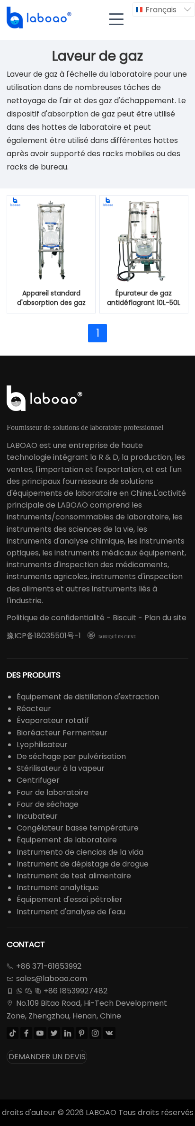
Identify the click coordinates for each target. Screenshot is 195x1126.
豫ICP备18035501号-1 (44, 635)
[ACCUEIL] (40, 18)
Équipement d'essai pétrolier (70, 899)
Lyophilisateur (42, 744)
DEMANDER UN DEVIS (47, 1056)
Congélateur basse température (78, 827)
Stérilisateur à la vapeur (61, 768)
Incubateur (37, 816)
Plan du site (165, 617)
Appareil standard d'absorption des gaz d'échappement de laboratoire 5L (51, 298)
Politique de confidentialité (56, 617)
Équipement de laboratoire (67, 839)
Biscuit (124, 617)
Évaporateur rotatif (53, 720)
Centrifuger (38, 780)
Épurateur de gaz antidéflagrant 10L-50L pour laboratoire (143, 298)
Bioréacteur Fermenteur (62, 732)
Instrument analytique (58, 887)
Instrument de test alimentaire (74, 875)
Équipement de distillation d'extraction (88, 696)
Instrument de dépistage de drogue (83, 863)
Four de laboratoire (53, 792)
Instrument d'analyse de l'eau (71, 911)
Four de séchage (48, 804)
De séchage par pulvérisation (71, 756)
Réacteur (34, 708)
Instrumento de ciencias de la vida (80, 852)
